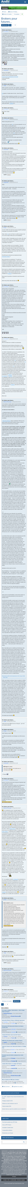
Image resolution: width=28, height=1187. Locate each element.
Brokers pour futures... (9, 20)
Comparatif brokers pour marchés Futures (11, 1034)
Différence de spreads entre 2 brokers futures (12, 1040)
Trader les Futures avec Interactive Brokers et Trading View (14, 1047)
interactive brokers (6, 256)
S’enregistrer (16, 14)
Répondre (5, 25)
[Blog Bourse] (5, 2)
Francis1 (6, 1036)
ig (12, 124)
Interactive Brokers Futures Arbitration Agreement (13, 1020)
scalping (11, 103)
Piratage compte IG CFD (7, 1100)
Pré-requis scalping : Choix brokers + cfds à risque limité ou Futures (13, 1011)
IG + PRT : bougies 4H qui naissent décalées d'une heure (13, 1097)
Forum (4, 11)
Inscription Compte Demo (7, 1127)
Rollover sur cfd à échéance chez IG (10, 1103)
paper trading (5, 831)
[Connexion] (22, 14)
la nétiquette (15, 879)
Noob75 (5, 1042)
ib (25, 361)
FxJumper (13, 1058)
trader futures (12, 828)
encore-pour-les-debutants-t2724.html (10, 76)
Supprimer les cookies (17, 1086)
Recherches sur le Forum (7, 1133)
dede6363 (13, 1065)
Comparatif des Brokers (7, 1130)
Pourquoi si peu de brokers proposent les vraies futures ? (12, 1056)
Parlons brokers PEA (6, 1106)
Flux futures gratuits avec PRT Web (9, 1122)
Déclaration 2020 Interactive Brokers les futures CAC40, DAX (12, 1027)
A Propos (14, 1176)
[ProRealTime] (14, 7)
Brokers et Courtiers (7, 14)
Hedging (9, 273)
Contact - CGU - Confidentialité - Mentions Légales (14, 1180)
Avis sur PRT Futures (6, 1124)
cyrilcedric (13, 1029)
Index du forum (6, 1086)
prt (2, 93)
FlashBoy (6, 1022)
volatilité (10, 376)
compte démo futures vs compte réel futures (12, 1063)
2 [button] (12, 25)
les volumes (4, 376)
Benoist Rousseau (8, 1013)
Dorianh (12, 1049)
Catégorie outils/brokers (7, 1071)
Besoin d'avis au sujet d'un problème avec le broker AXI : (14, 1109)
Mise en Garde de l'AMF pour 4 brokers (10, 1079)
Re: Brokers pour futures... (8, 68)
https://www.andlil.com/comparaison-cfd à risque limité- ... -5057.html (13, 677)
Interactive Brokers (6, 420)
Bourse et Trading (13, 11)
